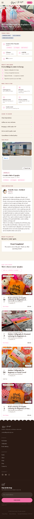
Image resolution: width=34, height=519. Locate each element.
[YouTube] (6, 475)
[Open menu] (3, 2)
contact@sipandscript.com (7, 432)
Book (29, 2)
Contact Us (4, 466)
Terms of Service (12, 514)
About (3, 458)
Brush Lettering (5, 446)
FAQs (3, 460)
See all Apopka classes (11, 270)
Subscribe (17, 500)
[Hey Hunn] (5, 191)
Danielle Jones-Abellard (16, 190)
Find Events (4, 441)
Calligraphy (4, 443)
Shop (3, 463)
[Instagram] (9, 475)
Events (3, 455)
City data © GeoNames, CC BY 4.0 (25, 514)
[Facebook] (3, 475)
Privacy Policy (23, 503)
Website (10, 47)
